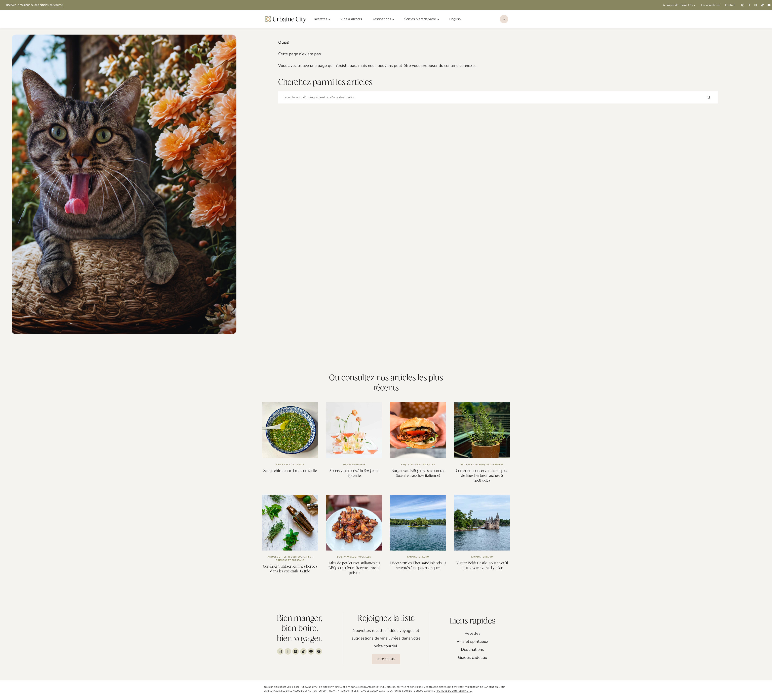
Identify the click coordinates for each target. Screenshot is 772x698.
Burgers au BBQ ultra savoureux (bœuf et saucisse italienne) (418, 473)
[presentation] (290, 430)
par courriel (56, 5)
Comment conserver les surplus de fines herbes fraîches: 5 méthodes (482, 475)
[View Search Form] (504, 19)
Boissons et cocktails (290, 560)
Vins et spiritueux (354, 464)
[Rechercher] (708, 97)
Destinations (472, 649)
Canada (412, 557)
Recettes (472, 633)
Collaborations (710, 5)
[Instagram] (742, 5)
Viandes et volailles (421, 464)
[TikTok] (762, 5)
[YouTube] (769, 5)
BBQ (403, 464)
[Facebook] (749, 5)
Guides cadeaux (472, 657)
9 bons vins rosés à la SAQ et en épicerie (354, 473)
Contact (730, 5)
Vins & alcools (351, 19)
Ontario (424, 557)
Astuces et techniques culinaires (482, 464)
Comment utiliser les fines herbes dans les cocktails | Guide (290, 568)
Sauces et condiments (290, 464)
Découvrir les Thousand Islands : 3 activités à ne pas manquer (418, 565)
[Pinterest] (756, 5)
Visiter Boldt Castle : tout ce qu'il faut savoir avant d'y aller (482, 565)
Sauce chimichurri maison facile (290, 470)
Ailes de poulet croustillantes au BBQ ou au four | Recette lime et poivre (354, 568)
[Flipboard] (319, 651)
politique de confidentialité (453, 691)
